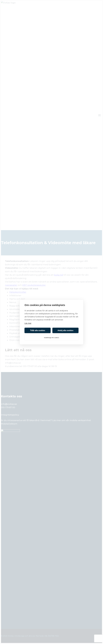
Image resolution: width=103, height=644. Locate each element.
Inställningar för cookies (51, 337)
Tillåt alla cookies (37, 330)
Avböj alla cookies (65, 330)
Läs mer (27, 323)
